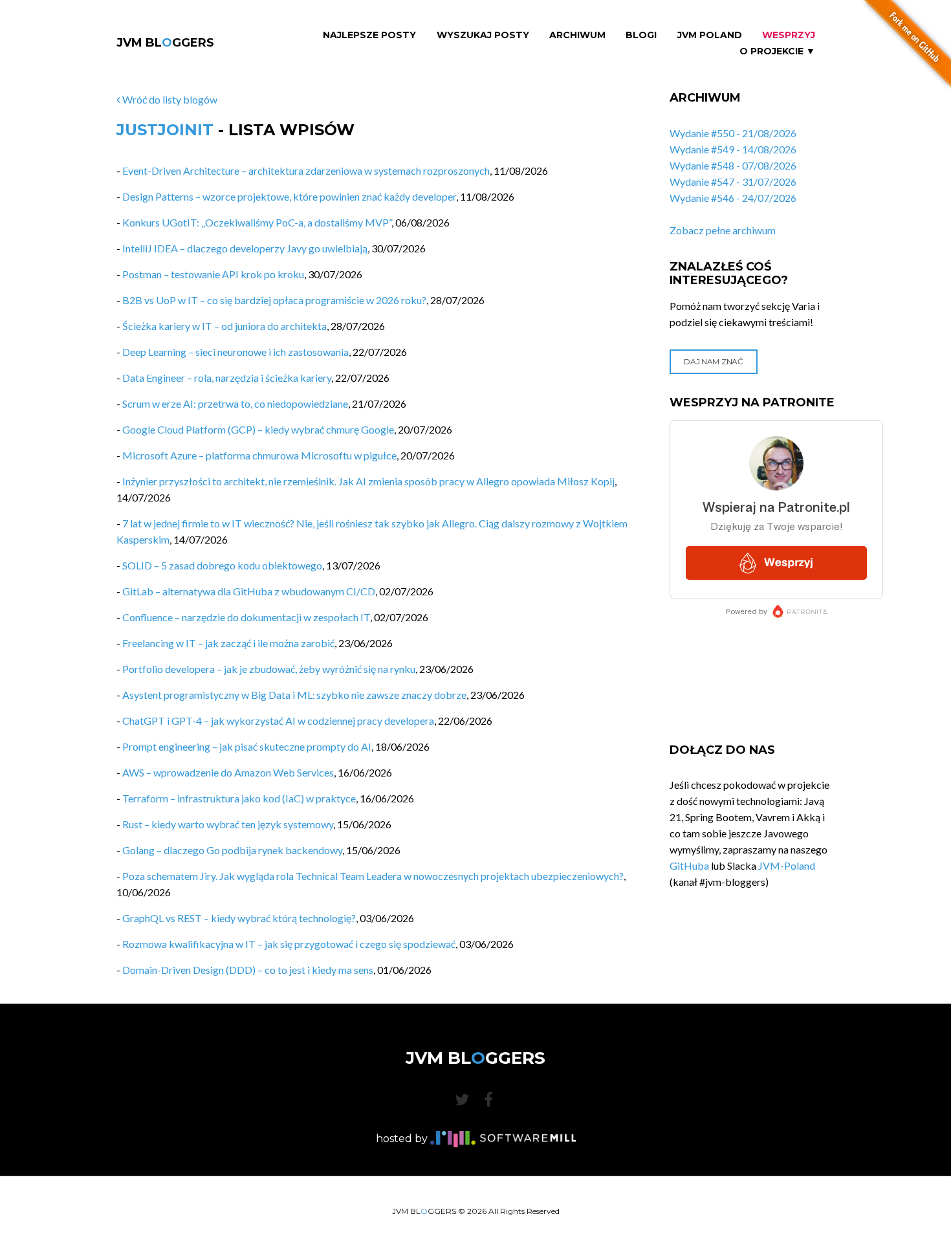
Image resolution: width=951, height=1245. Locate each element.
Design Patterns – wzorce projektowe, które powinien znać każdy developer (289, 196)
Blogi (641, 35)
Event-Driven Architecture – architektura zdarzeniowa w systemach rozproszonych (306, 170)
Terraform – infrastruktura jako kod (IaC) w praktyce (239, 798)
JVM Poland (709, 35)
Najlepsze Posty (369, 35)
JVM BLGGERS (165, 43)
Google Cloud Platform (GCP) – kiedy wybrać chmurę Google (258, 429)
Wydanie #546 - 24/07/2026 (733, 198)
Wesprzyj (788, 35)
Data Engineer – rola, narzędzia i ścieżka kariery (226, 377)
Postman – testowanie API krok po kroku (213, 274)
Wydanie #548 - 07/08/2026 (733, 165)
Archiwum (577, 35)
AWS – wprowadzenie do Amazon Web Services (228, 772)
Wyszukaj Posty (483, 35)
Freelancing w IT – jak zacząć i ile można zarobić (228, 643)
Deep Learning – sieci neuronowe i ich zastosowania (235, 352)
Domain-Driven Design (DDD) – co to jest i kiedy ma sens (247, 970)
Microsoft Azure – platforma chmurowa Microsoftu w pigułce (259, 455)
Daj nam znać (713, 361)
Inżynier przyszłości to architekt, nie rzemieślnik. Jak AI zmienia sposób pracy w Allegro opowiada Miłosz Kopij (368, 481)
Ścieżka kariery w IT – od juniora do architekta (224, 326)
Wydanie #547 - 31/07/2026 (733, 181)
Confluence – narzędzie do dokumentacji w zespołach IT (246, 617)
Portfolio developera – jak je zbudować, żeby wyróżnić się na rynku (268, 669)
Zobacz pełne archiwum (723, 230)
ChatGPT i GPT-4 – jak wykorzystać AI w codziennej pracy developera (278, 720)
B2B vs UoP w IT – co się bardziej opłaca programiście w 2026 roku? (274, 300)
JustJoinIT (164, 129)
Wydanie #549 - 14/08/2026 (733, 149)
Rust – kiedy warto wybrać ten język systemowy (227, 824)
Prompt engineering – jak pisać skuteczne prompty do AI (246, 746)
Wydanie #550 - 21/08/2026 (733, 133)
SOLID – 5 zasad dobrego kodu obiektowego (222, 565)
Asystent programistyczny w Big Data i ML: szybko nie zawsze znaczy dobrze (294, 695)
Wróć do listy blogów (168, 99)
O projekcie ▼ (777, 51)
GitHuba (689, 865)
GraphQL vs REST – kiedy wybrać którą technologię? (239, 918)
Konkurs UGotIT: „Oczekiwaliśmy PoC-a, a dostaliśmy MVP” (256, 222)
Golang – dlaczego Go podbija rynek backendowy (232, 850)
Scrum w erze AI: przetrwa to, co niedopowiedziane (235, 403)
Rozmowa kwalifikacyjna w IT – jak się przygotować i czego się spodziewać (288, 944)
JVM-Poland (786, 865)
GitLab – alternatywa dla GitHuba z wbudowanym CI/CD (248, 591)
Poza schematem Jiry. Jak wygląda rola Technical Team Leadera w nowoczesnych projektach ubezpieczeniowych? (373, 876)
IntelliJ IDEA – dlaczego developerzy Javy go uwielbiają (244, 248)
